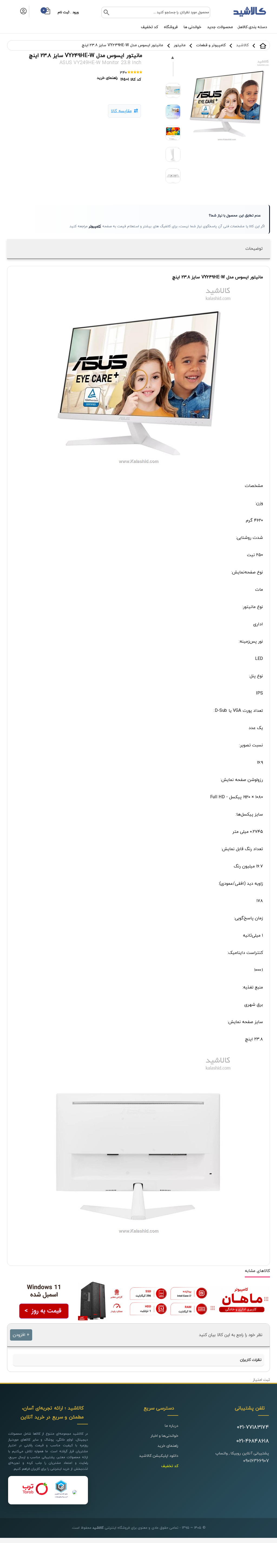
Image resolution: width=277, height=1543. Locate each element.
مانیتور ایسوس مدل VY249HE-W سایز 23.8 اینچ (122, 45)
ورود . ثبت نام (68, 12)
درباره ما (171, 1425)
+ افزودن (21, 1335)
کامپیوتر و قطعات (211, 45)
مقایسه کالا (121, 111)
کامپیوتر (95, 226)
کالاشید (263, 46)
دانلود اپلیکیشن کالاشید (159, 1455)
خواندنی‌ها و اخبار (164, 1435)
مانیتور (180, 45)
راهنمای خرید (167, 1445)
